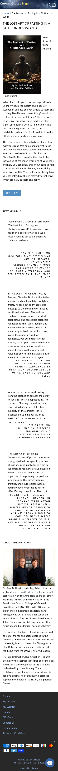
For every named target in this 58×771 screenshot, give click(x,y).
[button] (49, 762)
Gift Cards (8, 717)
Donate (6, 712)
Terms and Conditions (14, 733)
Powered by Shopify (29, 768)
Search (6, 696)
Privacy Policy (10, 728)
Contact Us (9, 722)
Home (6, 13)
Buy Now (12, 193)
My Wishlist (9, 707)
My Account (9, 701)
